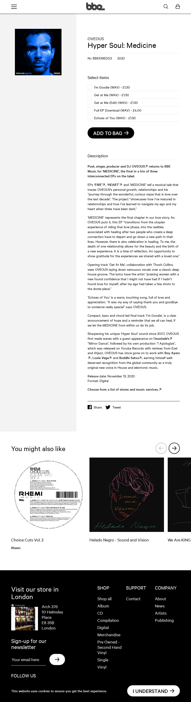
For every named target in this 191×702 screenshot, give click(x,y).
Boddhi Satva (129, 357)
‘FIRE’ (98, 184)
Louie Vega (100, 357)
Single (102, 659)
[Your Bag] (178, 7)
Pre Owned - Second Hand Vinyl (109, 647)
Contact (133, 598)
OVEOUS (96, 38)
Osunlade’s (161, 338)
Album (103, 605)
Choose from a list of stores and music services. (123, 389)
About (160, 598)
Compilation (108, 620)
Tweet (116, 407)
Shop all (104, 598)
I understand (150, 691)
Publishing (164, 620)
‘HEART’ (113, 184)
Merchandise (108, 634)
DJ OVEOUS (136, 166)
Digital (103, 627)
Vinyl (101, 666)
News (160, 605)
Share (98, 407)
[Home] (95, 9)
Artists (161, 613)
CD (100, 613)
